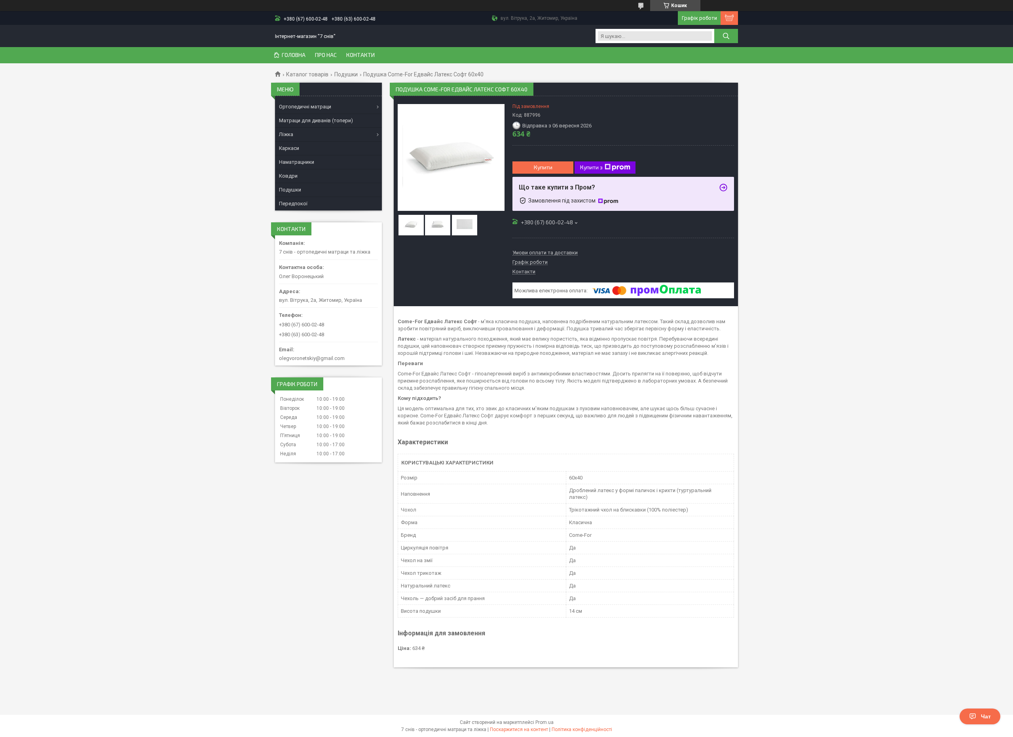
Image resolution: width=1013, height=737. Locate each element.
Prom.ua (544, 722)
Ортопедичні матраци (305, 107)
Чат (986, 716)
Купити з (591, 167)
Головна (293, 55)
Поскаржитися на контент (519, 729)
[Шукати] (726, 36)
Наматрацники (296, 162)
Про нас (326, 55)
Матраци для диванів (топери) (316, 120)
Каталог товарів (307, 74)
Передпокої (293, 204)
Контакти (360, 55)
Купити (543, 167)
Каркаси (289, 148)
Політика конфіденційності (582, 729)
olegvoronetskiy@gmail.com (312, 358)
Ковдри (288, 176)
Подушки (346, 74)
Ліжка (286, 134)
